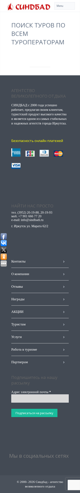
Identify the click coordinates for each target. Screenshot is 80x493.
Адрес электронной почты (31, 392)
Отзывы (17, 286)
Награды (17, 299)
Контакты (18, 261)
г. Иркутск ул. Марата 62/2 (29, 226)
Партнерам (19, 362)
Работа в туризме (24, 349)
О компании (20, 274)
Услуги (16, 337)
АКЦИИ (17, 312)
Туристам (18, 324)
